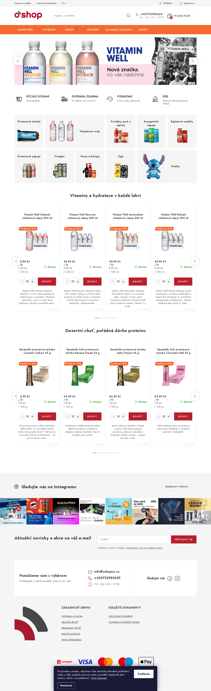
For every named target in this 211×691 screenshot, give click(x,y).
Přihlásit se (184, 539)
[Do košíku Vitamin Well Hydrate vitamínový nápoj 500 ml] (47, 282)
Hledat (128, 16)
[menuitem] (27, 29)
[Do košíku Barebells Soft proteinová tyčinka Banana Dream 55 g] (92, 416)
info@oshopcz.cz (107, 571)
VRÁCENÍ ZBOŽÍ (70, 622)
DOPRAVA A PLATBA (72, 616)
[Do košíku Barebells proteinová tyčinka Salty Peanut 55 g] (138, 416)
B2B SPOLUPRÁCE (71, 633)
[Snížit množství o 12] (22, 281)
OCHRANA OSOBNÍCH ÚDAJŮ (124, 622)
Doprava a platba (23, 3)
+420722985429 (151, 14)
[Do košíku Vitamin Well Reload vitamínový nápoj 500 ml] (183, 282)
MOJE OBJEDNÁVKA (72, 639)
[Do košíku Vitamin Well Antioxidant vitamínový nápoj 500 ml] (138, 282)
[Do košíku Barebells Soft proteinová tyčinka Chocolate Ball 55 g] (183, 416)
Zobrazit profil (177, 486)
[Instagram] (177, 578)
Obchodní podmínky (47, 3)
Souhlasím (144, 674)
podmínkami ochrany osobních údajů (144, 547)
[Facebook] (169, 578)
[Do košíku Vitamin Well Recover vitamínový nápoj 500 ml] (92, 282)
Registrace (189, 3)
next (194, 261)
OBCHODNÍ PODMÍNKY (121, 616)
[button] (18, 61)
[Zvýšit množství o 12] (32, 281)
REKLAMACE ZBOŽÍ (71, 628)
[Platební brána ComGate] (64, 661)
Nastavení (66, 685)
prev (16, 261)
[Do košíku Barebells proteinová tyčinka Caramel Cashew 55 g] (47, 416)
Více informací (99, 678)
